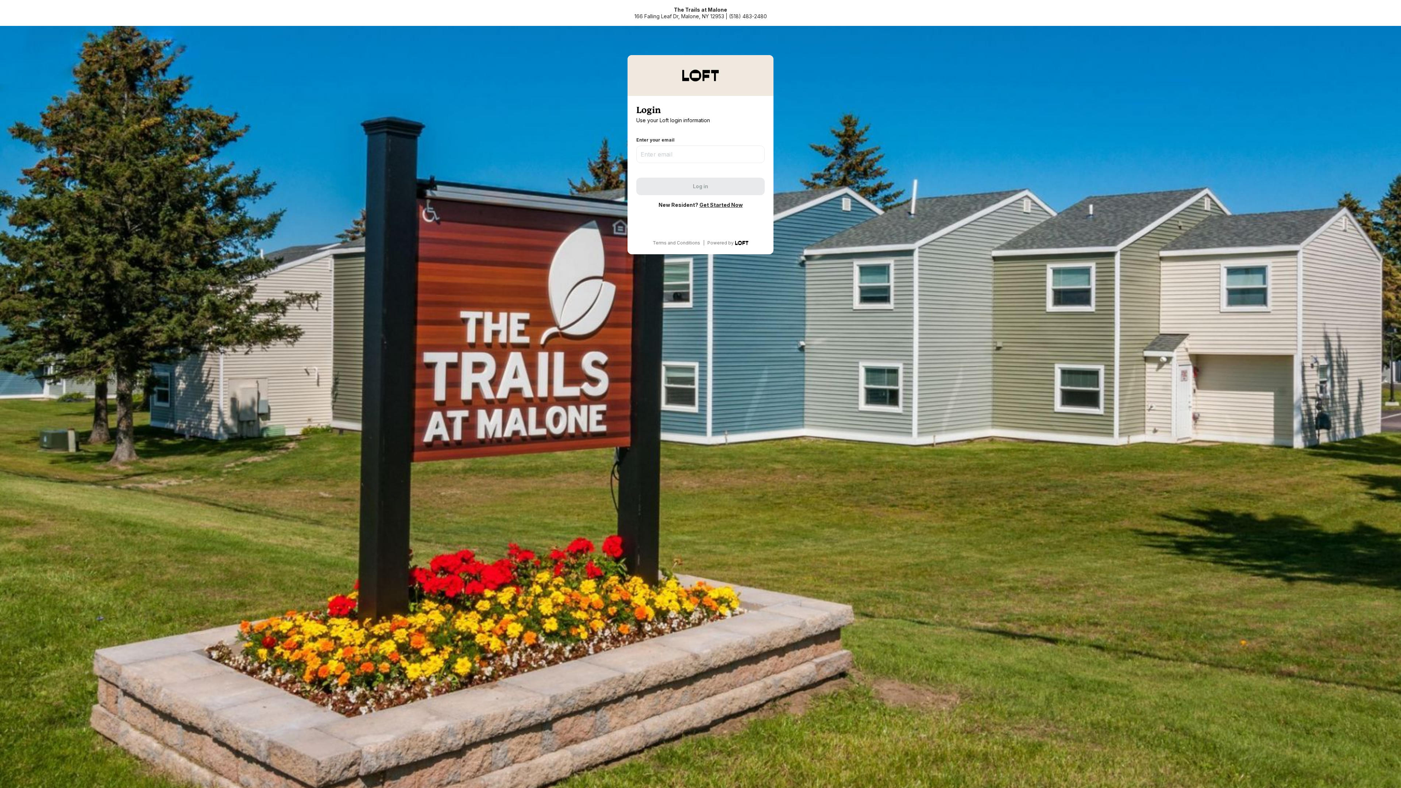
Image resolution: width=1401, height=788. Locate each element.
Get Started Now (721, 205)
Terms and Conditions (676, 243)
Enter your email (655, 140)
